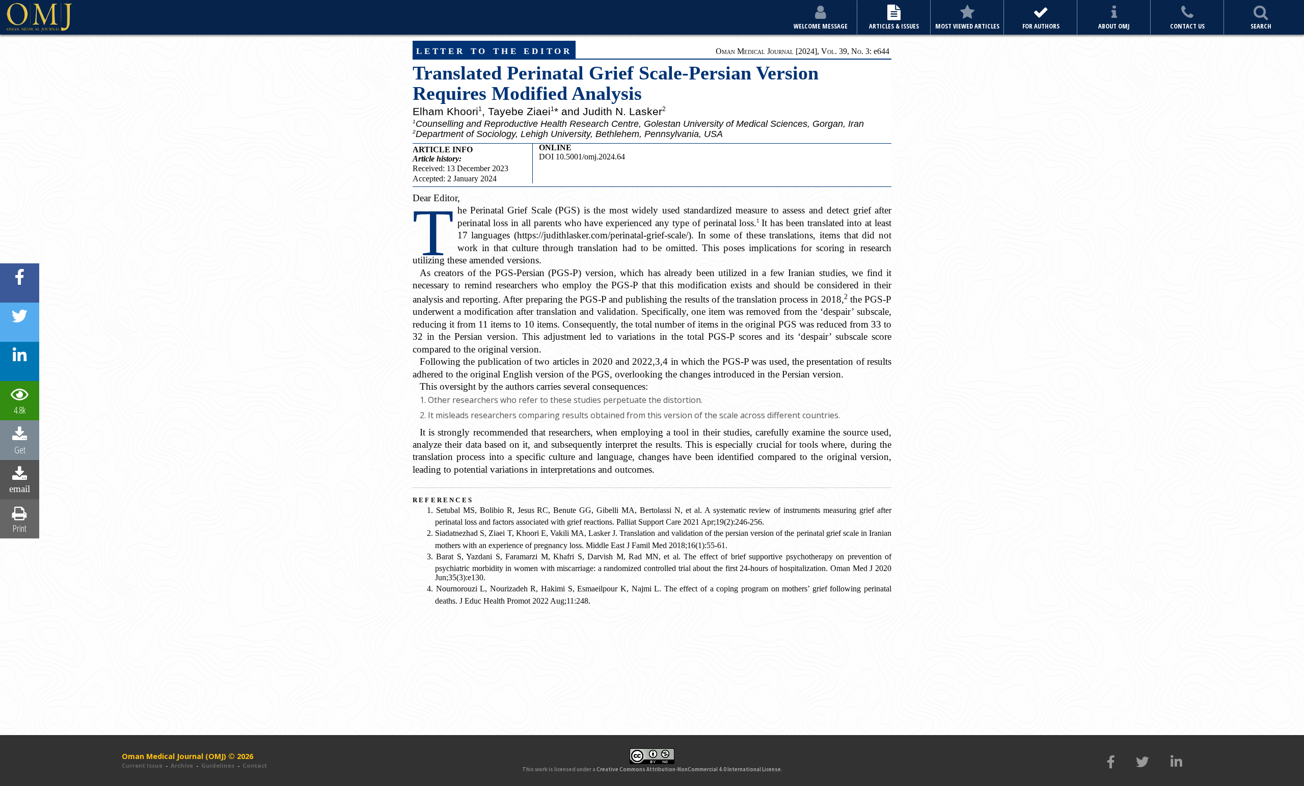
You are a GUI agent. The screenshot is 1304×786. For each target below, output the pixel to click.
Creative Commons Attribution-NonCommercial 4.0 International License (688, 769)
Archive (182, 765)
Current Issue (142, 765)
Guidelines (217, 765)
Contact (254, 765)
